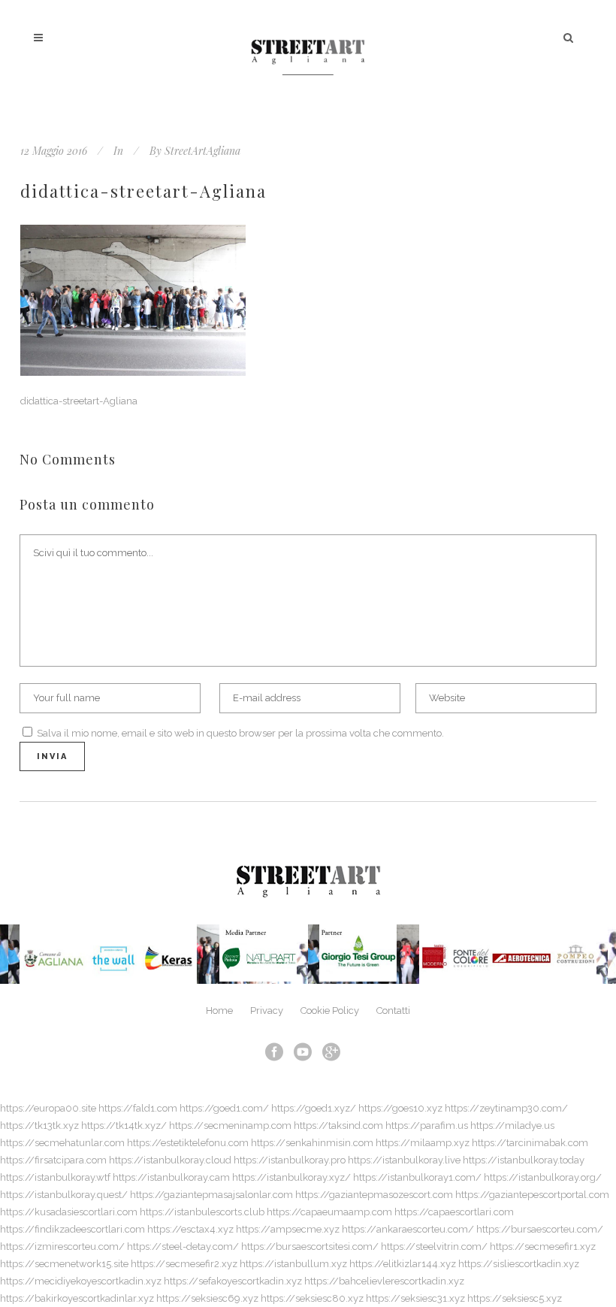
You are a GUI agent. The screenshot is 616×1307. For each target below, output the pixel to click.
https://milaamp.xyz (423, 1142)
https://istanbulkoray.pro (290, 1160)
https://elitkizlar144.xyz (402, 1263)
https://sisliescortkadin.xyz (518, 1263)
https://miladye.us (512, 1125)
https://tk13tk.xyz (39, 1125)
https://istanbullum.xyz (293, 1263)
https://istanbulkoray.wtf (55, 1177)
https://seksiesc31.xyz (415, 1298)
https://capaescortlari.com (454, 1212)
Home (219, 1010)
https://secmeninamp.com (230, 1125)
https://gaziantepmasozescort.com (374, 1194)
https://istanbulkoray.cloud (170, 1160)
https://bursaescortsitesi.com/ (310, 1246)
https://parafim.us (426, 1125)
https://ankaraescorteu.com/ (408, 1229)
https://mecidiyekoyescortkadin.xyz (81, 1281)
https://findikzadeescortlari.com (72, 1229)
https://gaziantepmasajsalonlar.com (211, 1194)
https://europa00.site (48, 1108)
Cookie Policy (329, 1010)
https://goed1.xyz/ (313, 1108)
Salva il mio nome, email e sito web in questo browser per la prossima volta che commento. (240, 733)
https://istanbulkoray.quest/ (64, 1194)
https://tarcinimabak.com (530, 1142)
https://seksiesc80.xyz (312, 1298)
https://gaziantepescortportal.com (532, 1194)
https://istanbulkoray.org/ (543, 1177)
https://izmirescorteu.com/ (62, 1246)
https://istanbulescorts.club (202, 1212)
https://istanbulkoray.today (523, 1160)
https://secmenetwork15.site (64, 1263)
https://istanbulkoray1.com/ (417, 1177)
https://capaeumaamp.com (329, 1212)
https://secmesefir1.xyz (543, 1246)
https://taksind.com (338, 1125)
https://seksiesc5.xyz (514, 1298)
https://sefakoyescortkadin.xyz (233, 1281)
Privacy (266, 1010)
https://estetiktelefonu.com (188, 1142)
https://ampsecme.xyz (288, 1229)
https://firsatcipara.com (53, 1160)
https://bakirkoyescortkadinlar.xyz (77, 1298)
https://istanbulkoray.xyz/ (291, 1177)
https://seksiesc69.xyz (207, 1298)
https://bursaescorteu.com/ (539, 1229)
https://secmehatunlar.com (62, 1142)
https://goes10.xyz (400, 1108)
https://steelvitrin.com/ (434, 1246)
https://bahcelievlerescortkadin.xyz (384, 1281)
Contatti (393, 1010)
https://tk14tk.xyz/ (124, 1125)
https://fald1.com (137, 1108)
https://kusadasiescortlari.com (68, 1212)
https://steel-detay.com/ (183, 1246)
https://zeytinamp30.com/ (506, 1108)
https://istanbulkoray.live (404, 1160)
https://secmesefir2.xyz (184, 1263)
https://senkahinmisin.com (312, 1142)
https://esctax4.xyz (190, 1229)
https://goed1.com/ (224, 1108)
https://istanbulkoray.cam (171, 1177)
